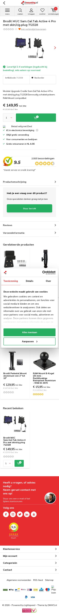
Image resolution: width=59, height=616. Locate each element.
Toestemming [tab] (10, 281)
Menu (7, 14)
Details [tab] (29, 281)
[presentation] (53, 48)
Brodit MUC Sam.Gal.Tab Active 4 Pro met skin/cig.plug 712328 (14, 441)
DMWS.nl (52, 605)
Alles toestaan (29, 332)
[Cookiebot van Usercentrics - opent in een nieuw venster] (42, 273)
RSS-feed (38, 580)
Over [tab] (48, 281)
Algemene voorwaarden (19, 580)
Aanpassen (28, 341)
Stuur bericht (29, 208)
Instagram (13, 514)
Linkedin (27, 514)
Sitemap (49, 580)
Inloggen (31, 14)
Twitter (20, 514)
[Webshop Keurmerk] (29, 610)
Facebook (6, 514)
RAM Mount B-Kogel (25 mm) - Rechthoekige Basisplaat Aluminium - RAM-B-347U (44, 378)
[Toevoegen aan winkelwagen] (19, 463)
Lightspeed (29, 605)
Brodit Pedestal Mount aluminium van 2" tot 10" (15, 375)
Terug (4, 3)
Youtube (34, 514)
